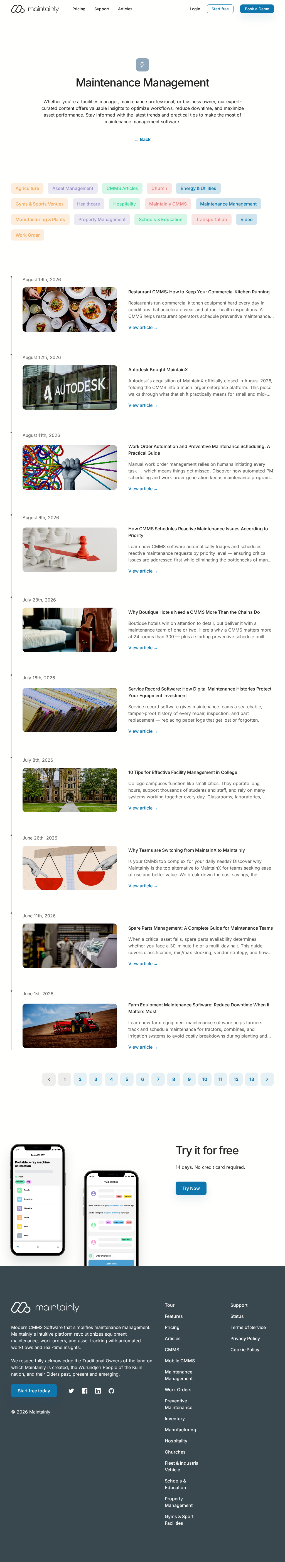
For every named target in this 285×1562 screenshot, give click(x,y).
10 (204, 1079)
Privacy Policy (245, 1338)
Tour (170, 1305)
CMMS (172, 1349)
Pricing (78, 8)
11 (220, 1079)
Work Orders (178, 1389)
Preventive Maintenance (178, 1404)
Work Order (28, 235)
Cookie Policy (244, 1349)
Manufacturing (180, 1429)
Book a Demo (257, 8)
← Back (142, 139)
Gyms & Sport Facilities (179, 1520)
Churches (175, 1452)
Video (246, 219)
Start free (220, 8)
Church (159, 188)
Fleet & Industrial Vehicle (182, 1466)
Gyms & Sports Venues (40, 204)
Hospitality (124, 204)
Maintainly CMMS (168, 204)
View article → (143, 327)
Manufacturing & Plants (40, 219)
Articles (125, 8)
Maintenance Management (228, 204)
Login (195, 8)
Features (174, 1316)
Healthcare (88, 204)
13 (251, 1079)
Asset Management (72, 188)
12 (236, 1079)
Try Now (191, 1188)
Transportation (211, 219)
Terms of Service (248, 1327)
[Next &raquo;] (267, 1079)
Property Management (102, 219)
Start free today (34, 1390)
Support (101, 8)
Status (237, 1316)
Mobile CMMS (180, 1360)
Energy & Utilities (198, 188)
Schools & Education (161, 219)
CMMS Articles (122, 188)
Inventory (175, 1418)
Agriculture (27, 188)
